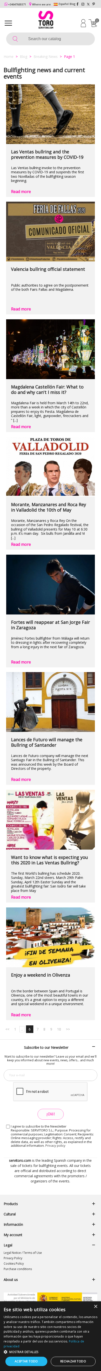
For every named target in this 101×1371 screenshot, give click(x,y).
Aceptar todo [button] (26, 1361)
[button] (50, 1352)
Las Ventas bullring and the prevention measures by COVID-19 (47, 154)
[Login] (83, 23)
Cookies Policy (14, 1263)
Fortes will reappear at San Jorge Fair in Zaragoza (50, 625)
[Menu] (8, 23)
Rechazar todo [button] (73, 1361)
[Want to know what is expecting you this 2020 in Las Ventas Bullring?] (50, 820)
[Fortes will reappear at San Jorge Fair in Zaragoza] (50, 584)
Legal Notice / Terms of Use (23, 1253)
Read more (21, 191)
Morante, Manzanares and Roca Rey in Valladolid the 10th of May (48, 507)
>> (68, 1029)
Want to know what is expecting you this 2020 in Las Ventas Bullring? (49, 860)
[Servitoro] (46, 20)
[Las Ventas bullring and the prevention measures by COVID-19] (50, 114)
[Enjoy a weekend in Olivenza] (50, 937)
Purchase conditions (18, 1269)
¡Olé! (50, 1114)
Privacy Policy (13, 1258)
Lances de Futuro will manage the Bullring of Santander (46, 742)
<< (7, 1029)
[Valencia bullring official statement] (50, 231)
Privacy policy (55, 1145)
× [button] (95, 1306)
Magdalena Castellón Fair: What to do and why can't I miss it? (47, 389)
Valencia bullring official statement (48, 269)
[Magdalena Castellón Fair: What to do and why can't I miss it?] (50, 349)
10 (59, 1029)
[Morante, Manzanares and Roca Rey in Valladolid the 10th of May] (50, 467)
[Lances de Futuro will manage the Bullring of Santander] (50, 702)
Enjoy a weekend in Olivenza (40, 975)
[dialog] (50, 1336)
